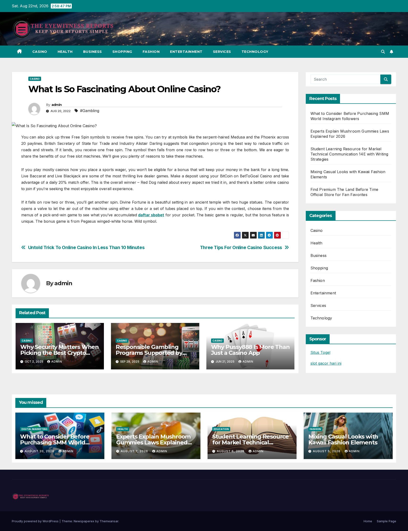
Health (65, 52)
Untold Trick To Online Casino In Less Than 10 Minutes (86, 247)
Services (222, 52)
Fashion (151, 52)
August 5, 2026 (327, 451)
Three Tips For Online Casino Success (241, 247)
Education (221, 429)
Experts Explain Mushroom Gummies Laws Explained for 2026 (153, 442)
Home (368, 521)
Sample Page (386, 521)
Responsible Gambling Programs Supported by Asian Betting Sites (149, 352)
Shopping (122, 52)
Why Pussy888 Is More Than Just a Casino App (250, 349)
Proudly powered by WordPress (36, 521)
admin (56, 105)
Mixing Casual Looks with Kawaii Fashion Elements (343, 439)
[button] (383, 51)
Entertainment (186, 52)
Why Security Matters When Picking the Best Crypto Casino (59, 352)
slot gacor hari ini (325, 363)
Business (92, 52)
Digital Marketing (34, 429)
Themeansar (109, 521)
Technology (255, 52)
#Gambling (89, 110)
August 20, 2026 (40, 451)
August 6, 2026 (231, 451)
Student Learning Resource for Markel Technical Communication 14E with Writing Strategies (349, 154)
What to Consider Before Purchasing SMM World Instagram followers (54, 442)
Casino (39, 52)
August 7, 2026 (135, 451)
